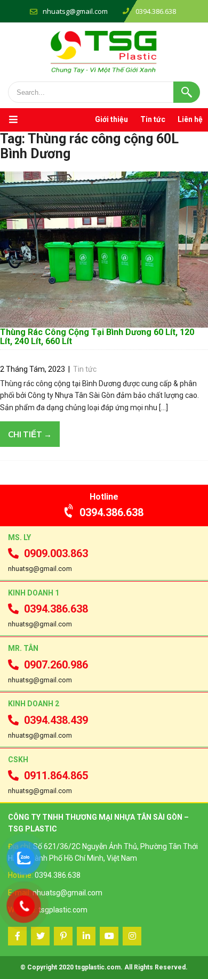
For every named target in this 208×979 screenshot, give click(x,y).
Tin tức (152, 119)
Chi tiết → (30, 434)
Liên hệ (190, 119)
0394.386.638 (111, 512)
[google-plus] (63, 936)
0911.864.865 (56, 775)
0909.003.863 (56, 553)
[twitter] (40, 936)
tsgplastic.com (62, 909)
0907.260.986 (56, 664)
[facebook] (17, 936)
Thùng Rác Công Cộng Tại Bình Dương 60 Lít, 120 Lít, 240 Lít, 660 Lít (97, 337)
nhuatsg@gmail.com (75, 11)
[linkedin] (86, 936)
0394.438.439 (56, 720)
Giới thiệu (111, 119)
